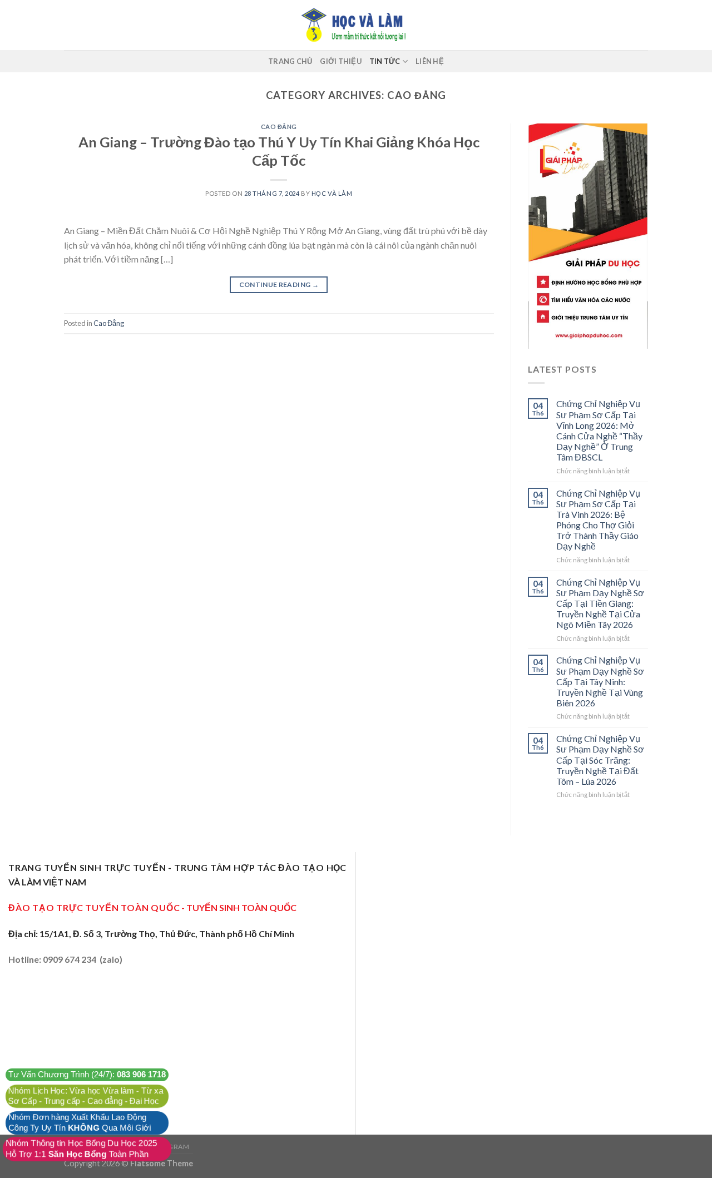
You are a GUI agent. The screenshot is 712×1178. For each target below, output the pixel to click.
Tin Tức (384, 61)
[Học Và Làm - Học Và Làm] (356, 25)
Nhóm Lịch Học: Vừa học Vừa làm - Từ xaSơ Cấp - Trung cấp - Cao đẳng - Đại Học (85, 1096)
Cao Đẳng (279, 126)
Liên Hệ (430, 61)
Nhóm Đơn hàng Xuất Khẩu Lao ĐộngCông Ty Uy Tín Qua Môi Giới (79, 1122)
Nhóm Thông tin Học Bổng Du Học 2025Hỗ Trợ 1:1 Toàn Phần (81, 1149)
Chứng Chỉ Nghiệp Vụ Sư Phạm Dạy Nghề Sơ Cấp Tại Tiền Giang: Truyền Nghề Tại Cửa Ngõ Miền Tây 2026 (600, 603)
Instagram (169, 1146)
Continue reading (279, 284)
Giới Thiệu (341, 61)
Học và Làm (332, 193)
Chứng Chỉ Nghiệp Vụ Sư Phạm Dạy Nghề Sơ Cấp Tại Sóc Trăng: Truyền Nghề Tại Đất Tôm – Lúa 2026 (600, 759)
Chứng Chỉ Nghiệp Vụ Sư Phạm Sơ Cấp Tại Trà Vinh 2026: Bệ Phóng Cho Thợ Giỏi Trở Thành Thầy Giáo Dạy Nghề (598, 520)
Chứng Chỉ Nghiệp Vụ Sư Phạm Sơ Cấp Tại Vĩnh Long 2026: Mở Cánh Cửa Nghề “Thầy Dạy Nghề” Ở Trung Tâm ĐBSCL (599, 430)
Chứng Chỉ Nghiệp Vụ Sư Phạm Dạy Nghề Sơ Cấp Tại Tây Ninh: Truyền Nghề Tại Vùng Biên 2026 (600, 681)
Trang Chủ (290, 61)
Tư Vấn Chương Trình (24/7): (87, 1074)
